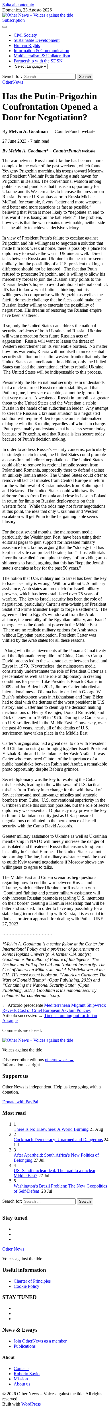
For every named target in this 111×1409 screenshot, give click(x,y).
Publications (25, 1346)
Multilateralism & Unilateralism (42, 55)
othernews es (59, 1059)
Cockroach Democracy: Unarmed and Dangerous (58, 1139)
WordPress (31, 1404)
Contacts (21, 1368)
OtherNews (12, 82)
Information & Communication (41, 50)
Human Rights (27, 45)
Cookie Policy (26, 1286)
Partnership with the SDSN (38, 60)
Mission (21, 1378)
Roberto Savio (27, 1373)
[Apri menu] (4, 27)
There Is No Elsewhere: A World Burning (51, 1129)
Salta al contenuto (18, 4)
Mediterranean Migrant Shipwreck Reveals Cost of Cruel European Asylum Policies (54, 1008)
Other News (13, 1249)
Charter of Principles (32, 1281)
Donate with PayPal (20, 1101)
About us (22, 1383)
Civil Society (25, 35)
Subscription (13, 20)
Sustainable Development (36, 40)
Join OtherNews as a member (40, 1341)
